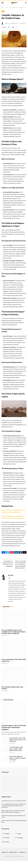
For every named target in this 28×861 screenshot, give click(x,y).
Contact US (22, 852)
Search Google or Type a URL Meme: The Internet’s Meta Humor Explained (14, 727)
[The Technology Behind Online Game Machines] (14, 675)
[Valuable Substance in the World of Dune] (14, 39)
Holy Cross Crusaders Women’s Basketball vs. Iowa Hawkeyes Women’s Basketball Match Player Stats (20, 564)
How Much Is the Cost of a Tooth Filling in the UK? (14, 800)
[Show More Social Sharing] (16, 27)
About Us (5, 852)
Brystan (8, 23)
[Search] (25, 3)
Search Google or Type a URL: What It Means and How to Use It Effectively (17, 739)
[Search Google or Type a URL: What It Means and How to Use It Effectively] (5, 740)
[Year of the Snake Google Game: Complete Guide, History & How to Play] (5, 749)
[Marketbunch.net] (14, 2)
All (3, 11)
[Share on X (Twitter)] (10, 27)
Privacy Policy (13, 852)
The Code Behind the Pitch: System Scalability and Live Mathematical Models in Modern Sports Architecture (13, 631)
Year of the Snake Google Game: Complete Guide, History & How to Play (16, 748)
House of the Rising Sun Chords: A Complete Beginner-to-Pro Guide (17, 758)
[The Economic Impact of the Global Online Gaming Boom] (14, 647)
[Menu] (3, 3)
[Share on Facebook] (8, 27)
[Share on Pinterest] (13, 27)
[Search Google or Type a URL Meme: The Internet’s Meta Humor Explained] (14, 711)
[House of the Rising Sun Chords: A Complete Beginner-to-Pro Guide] (5, 758)
